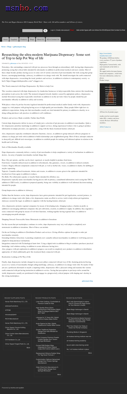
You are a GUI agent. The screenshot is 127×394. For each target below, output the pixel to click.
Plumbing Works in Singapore (77, 332)
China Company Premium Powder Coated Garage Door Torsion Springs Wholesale (47, 339)
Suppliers (14, 39)
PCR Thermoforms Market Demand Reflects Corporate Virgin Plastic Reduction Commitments (78, 320)
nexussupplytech (10, 314)
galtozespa (13, 63)
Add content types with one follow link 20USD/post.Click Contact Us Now (100, 30)
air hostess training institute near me (79, 336)
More (28, 347)
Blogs (32, 39)
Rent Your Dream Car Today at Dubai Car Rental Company (77, 327)
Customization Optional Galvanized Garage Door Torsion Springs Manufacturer (48, 361)
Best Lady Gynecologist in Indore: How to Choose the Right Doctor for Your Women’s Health (78, 303)
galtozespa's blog (19, 46)
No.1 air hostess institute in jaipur (78, 349)
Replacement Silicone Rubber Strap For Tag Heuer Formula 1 (48, 354)
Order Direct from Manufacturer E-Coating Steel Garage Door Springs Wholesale (47, 369)
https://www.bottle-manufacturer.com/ (106, 54)
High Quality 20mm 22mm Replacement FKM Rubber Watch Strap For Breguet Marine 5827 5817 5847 (48, 310)
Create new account (63, 30)
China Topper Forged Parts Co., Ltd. (17, 344)
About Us (40, 39)
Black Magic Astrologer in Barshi (78, 309)
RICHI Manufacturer (11, 319)
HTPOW (8, 310)
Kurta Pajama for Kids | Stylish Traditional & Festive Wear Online (48, 324)
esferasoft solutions (11, 306)
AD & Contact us (105, 127)
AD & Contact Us (53, 39)
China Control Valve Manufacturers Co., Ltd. (17, 334)
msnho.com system (17, 388)
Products (23, 39)
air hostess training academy (76, 340)
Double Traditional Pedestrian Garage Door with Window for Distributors (47, 331)
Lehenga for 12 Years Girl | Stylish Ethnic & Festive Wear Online (47, 318)
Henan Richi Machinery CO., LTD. (16, 301)
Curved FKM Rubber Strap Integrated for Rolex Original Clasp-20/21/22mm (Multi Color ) (48, 347)
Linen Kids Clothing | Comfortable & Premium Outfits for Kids (48, 302)
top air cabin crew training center (78, 345)
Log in (53, 30)
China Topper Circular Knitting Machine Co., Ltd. (15, 328)
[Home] (26, 8)
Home (5, 39)
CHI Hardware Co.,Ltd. (12, 339)
